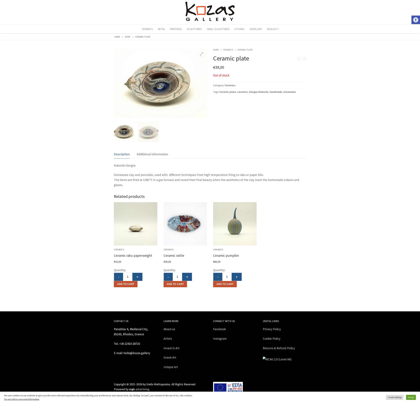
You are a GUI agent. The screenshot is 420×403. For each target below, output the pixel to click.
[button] (415, 20)
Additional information (152, 154)
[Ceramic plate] (299, 58)
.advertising (139, 389)
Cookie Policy (271, 339)
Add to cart (125, 284)
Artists (168, 339)
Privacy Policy (272, 329)
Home (117, 36)
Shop (128, 36)
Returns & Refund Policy (279, 348)
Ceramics (228, 49)
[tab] (122, 154)
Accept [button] (411, 397)
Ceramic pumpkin (226, 255)
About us (169, 329)
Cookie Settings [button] (395, 397)
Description (122, 154)
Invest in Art (171, 348)
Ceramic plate (228, 92)
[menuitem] (273, 29)
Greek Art (170, 357)
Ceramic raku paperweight (133, 255)
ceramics (242, 92)
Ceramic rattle (174, 255)
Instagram (220, 339)
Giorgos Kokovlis (258, 92)
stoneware (289, 92)
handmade (276, 92)
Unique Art (171, 367)
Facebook (219, 329)
